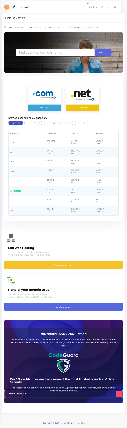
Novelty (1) (66, 123)
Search (102, 52)
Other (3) (81, 123)
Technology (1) (49, 123)
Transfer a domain (63, 307)
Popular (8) (16, 123)
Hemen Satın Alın (17, 393)
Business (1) (31, 123)
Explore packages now (63, 265)
